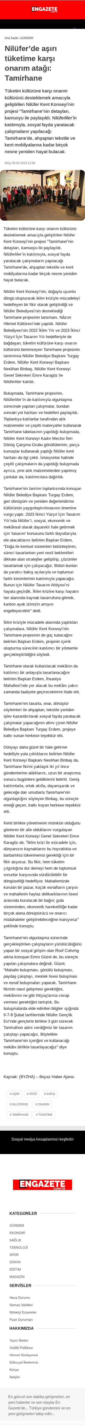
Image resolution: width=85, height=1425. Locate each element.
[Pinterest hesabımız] (42, 1417)
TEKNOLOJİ (16, 96)
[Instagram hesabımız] (26, 1417)
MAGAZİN (14, 68)
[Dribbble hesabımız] (51, 1417)
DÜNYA (12, 58)
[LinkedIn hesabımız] (59, 1417)
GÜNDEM (14, 39)
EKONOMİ (14, 48)
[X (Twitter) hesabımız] (17, 1417)
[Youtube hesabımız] (34, 1417)
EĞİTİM (12, 106)
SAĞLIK (13, 87)
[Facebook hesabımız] (9, 1417)
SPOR (11, 77)
